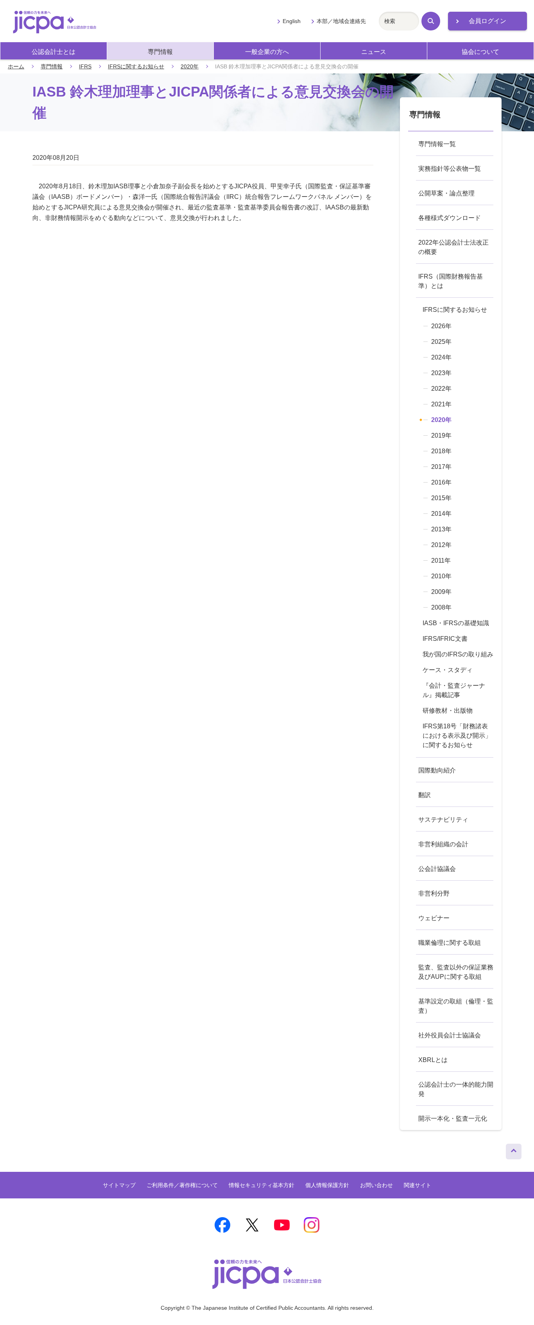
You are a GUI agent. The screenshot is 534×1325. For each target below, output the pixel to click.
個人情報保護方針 (327, 1185)
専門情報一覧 (437, 144)
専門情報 (160, 51)
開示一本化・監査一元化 (452, 1118)
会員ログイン (487, 21)
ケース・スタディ (448, 670)
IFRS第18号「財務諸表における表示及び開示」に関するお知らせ (457, 735)
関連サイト (417, 1185)
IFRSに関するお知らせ (136, 66)
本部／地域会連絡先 (341, 21)
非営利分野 (434, 893)
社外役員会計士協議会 (449, 1035)
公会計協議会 (437, 868)
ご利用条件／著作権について (182, 1185)
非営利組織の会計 (443, 844)
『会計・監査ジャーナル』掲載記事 (454, 690)
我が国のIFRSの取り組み (458, 654)
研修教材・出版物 (448, 710)
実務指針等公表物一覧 (449, 168)
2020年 (190, 66)
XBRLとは (433, 1060)
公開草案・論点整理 (446, 193)
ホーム (16, 66)
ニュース (373, 51)
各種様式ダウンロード (449, 218)
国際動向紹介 (437, 770)
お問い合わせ (376, 1185)
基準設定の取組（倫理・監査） (455, 1006)
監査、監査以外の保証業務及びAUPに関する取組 (455, 972)
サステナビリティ (443, 819)
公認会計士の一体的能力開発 (455, 1089)
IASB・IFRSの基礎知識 (456, 623)
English (292, 21)
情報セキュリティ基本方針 (261, 1185)
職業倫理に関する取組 (449, 942)
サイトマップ (119, 1185)
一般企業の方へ (267, 51)
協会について (480, 51)
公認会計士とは (53, 51)
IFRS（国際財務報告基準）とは (450, 281)
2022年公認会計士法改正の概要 (453, 247)
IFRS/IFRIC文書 (445, 638)
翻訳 (424, 795)
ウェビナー (434, 918)
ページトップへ (513, 1149)
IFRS (85, 66)
